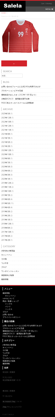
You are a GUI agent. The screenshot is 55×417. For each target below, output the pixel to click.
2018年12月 (6, 223)
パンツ (7, 306)
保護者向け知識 (7, 275)
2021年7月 (5, 138)
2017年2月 (5, 240)
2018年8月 (5, 228)
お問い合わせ (8, 314)
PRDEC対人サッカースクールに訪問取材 (17, 103)
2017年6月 (5, 236)
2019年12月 (6, 183)
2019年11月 (6, 187)
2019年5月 (5, 203)
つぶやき (4, 263)
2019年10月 (6, 191)
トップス (8, 304)
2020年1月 (5, 179)
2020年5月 (5, 166)
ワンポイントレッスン (10, 271)
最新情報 (4, 279)
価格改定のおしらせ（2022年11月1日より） (19, 94)
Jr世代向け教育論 (8, 250)
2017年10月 (6, 232)
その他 (4, 259)
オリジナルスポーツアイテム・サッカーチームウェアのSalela (13, 5)
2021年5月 (5, 142)
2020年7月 (5, 162)
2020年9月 (5, 158)
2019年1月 (5, 219)
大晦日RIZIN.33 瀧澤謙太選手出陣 (15, 99)
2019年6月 (5, 199)
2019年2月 (5, 215)
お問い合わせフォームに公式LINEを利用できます (21, 86)
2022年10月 (6, 121)
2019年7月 (5, 195)
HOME (3, 13)
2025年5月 (5, 113)
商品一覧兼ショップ (11, 301)
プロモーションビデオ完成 (12, 90)
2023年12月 (6, 117)
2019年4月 (5, 207)
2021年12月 (6, 126)
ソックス (8, 309)
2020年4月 (5, 170)
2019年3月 (5, 211)
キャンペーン (6, 255)
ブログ (4, 267)
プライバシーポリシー (11, 317)
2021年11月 (6, 130)
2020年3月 (5, 175)
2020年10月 (6, 154)
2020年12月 (6, 150)
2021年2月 (5, 146)
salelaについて (8, 298)
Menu (48, 9)
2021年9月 (5, 134)
